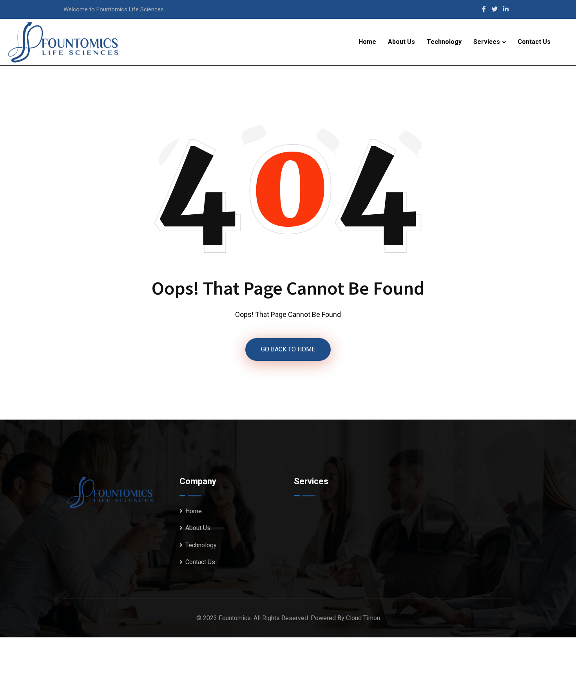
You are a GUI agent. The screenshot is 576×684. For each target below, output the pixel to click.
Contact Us (534, 41)
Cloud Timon (363, 618)
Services (486, 41)
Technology (444, 41)
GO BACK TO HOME (288, 349)
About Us (401, 41)
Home (367, 41)
